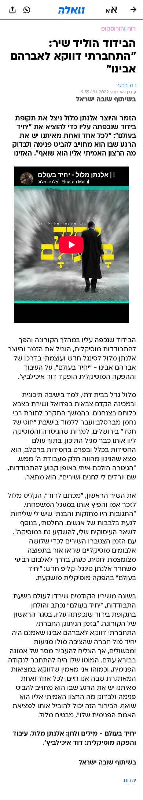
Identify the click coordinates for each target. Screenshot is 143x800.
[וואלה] (71, 10)
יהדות (130, 780)
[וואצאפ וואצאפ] (26, 10)
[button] (111, 10)
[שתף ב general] (12, 10)
